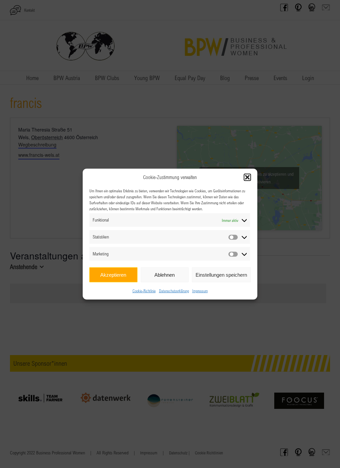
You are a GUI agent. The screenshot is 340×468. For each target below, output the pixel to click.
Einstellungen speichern (221, 274)
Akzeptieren (113, 274)
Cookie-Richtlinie (144, 290)
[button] (247, 177)
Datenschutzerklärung (174, 290)
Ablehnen (164, 274)
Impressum (200, 290)
